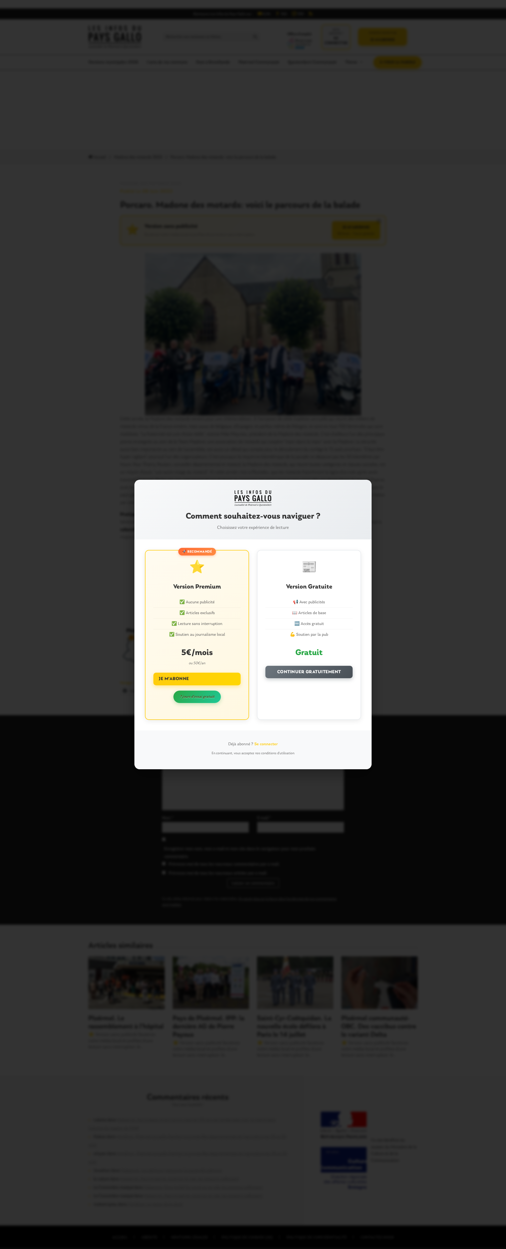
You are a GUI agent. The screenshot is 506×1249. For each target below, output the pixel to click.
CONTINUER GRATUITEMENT (309, 672)
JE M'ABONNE (174, 679)
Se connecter (266, 744)
